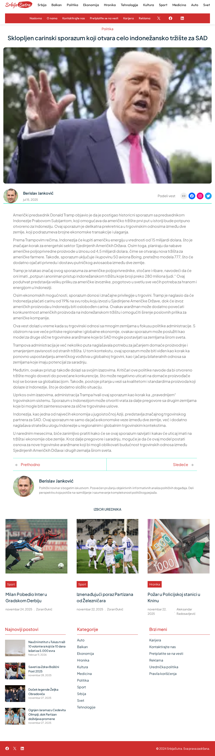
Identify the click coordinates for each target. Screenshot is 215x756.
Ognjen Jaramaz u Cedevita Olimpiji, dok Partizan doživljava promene (47, 714)
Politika (107, 29)
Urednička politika (163, 667)
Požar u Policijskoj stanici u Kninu (174, 597)
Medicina (84, 673)
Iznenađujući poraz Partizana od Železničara (105, 597)
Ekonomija (85, 653)
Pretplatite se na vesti (166, 653)
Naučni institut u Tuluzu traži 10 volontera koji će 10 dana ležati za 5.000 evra (47, 646)
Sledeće (180, 464)
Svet (80, 700)
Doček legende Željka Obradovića (43, 691)
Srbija (81, 693)
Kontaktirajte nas (162, 647)
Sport (11, 584)
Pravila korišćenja (163, 673)
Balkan (82, 647)
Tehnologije (86, 707)
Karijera (155, 640)
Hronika (154, 584)
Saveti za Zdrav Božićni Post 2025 (43, 669)
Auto (80, 640)
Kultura (82, 667)
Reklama (156, 660)
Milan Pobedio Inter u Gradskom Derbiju (26, 597)
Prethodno (30, 464)
